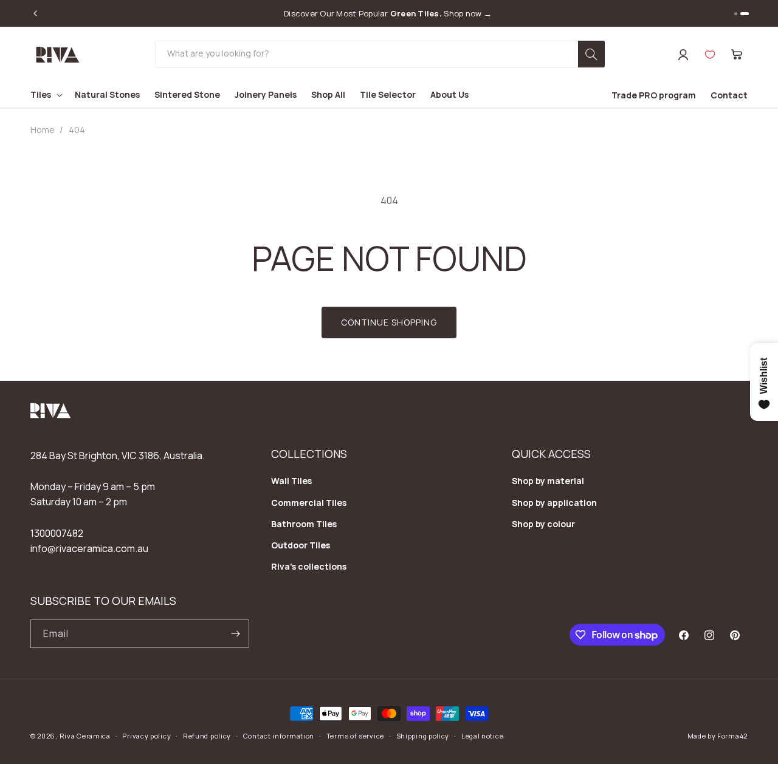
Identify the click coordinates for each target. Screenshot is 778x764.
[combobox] (380, 54)
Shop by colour (543, 524)
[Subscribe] (235, 633)
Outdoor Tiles (300, 545)
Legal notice (482, 735)
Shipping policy (423, 735)
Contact (729, 95)
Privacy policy (146, 735)
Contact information (278, 735)
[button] (736, 54)
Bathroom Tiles (304, 524)
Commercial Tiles (308, 502)
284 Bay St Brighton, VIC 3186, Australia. (117, 455)
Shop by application (554, 502)
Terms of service (355, 735)
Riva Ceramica (85, 735)
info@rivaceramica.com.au (89, 548)
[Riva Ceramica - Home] (50, 414)
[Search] (591, 54)
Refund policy (207, 735)
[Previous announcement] (35, 13)
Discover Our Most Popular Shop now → (388, 14)
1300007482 (56, 533)
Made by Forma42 (717, 735)
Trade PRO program (653, 95)
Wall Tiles (291, 480)
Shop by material (548, 480)
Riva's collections (308, 566)
